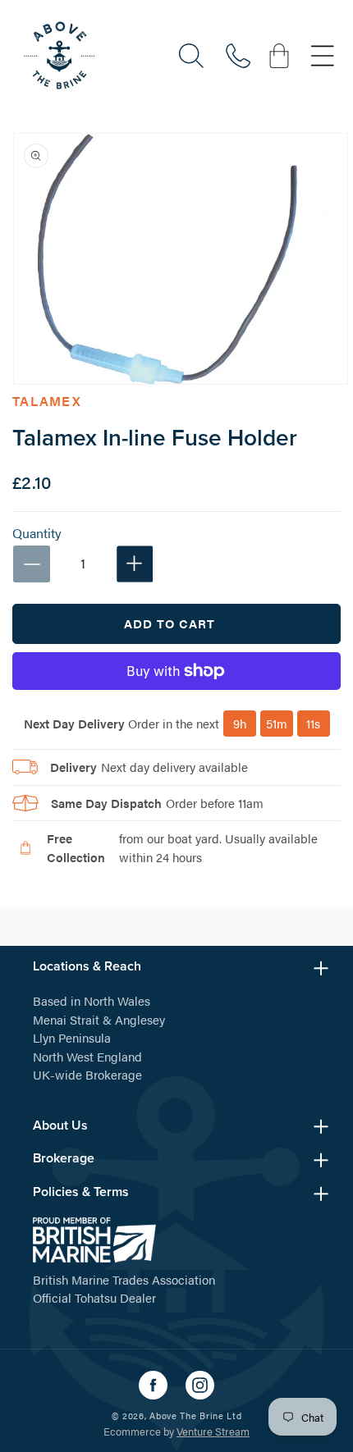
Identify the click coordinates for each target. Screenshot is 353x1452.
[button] (191, 56)
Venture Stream (213, 1431)
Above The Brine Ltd (195, 1415)
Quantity (37, 533)
